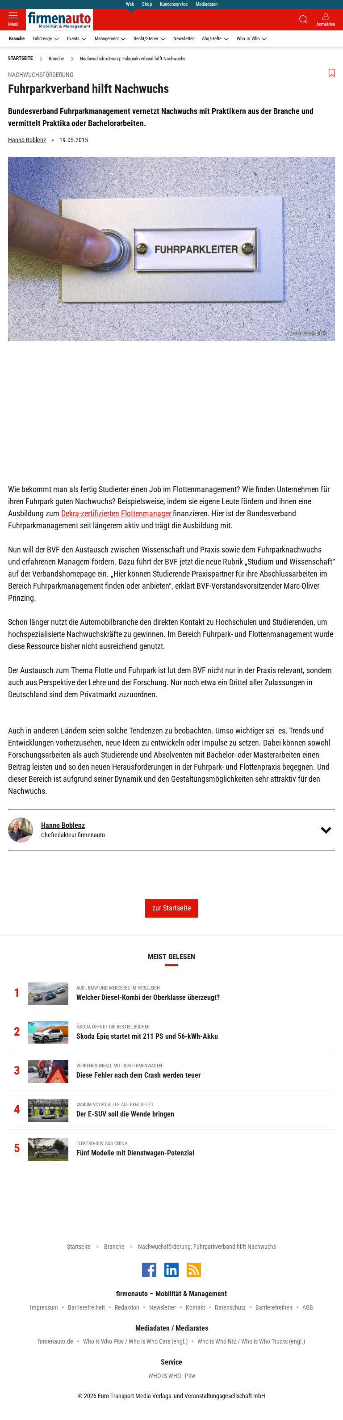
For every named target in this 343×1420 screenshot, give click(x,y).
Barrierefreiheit (86, 1307)
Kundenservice (174, 4)
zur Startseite (171, 908)
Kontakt (195, 1307)
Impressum (44, 1307)
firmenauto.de (55, 1341)
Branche (17, 38)
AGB (307, 1307)
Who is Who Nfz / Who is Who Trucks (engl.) (251, 1341)
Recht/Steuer (146, 38)
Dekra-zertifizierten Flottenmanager (117, 513)
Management (107, 38)
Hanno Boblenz (27, 139)
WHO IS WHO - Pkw (171, 1375)
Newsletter (183, 38)
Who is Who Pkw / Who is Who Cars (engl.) (135, 1341)
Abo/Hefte (212, 38)
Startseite (79, 1246)
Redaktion (127, 1307)
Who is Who (248, 38)
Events (73, 38)
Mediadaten (207, 4)
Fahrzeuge (42, 38)
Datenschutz (230, 1307)
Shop (147, 4)
